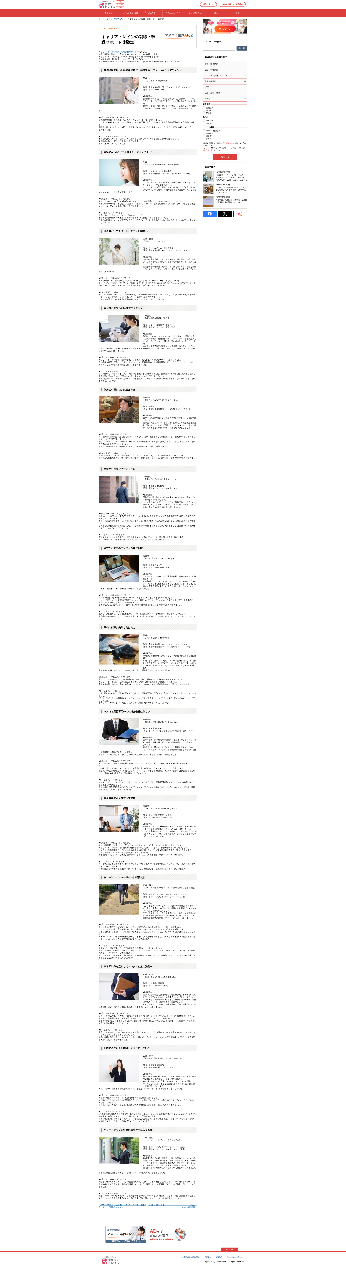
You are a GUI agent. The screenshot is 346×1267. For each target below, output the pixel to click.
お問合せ (208, 1257)
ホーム (101, 19)
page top (229, 1249)
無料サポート (207, 150)
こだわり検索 (208, 127)
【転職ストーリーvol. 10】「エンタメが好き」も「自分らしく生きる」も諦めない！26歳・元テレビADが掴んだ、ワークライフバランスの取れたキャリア (231, 177)
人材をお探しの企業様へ (232, 4)
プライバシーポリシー (235, 1257)
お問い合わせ (208, 4)
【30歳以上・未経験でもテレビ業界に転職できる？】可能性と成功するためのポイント (231, 189)
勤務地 (205, 117)
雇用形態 (206, 104)
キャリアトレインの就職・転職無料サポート (118, 52)
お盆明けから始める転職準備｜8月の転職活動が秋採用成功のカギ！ (231, 201)
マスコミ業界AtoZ (114, 19)
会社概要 (219, 1257)
